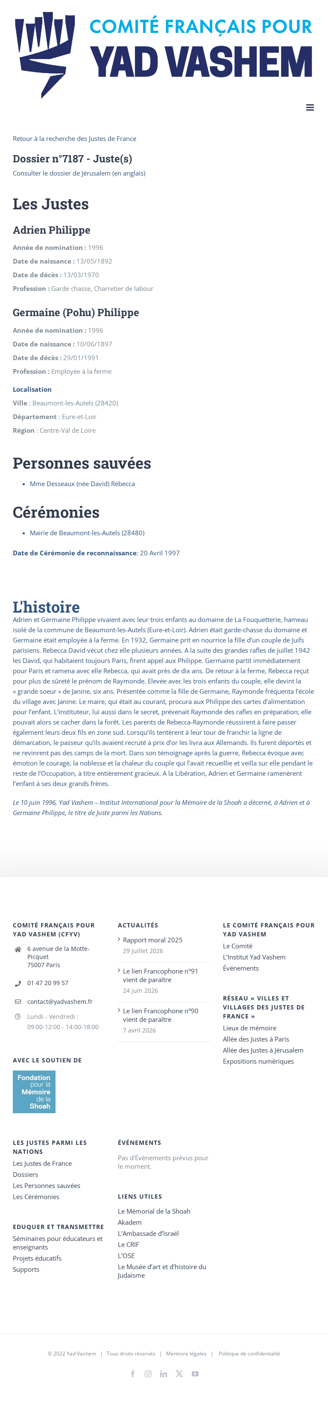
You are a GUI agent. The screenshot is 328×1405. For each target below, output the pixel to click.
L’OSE (126, 1255)
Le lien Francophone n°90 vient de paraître (161, 1015)
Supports (26, 1269)
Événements (241, 968)
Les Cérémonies (36, 1196)
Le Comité (237, 946)
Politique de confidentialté (249, 1353)
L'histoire (46, 606)
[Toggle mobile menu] (310, 107)
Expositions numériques (258, 1061)
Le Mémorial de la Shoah (154, 1211)
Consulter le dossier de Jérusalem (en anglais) (79, 173)
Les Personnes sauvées (46, 1185)
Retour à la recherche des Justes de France (74, 138)
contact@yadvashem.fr (60, 1001)
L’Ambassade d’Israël (148, 1233)
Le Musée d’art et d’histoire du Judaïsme (162, 1270)
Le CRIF (128, 1244)
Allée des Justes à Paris (256, 1039)
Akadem (130, 1222)
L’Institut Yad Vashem (254, 957)
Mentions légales (186, 1353)
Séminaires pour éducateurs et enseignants (57, 1242)
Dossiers (25, 1174)
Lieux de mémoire (249, 1028)
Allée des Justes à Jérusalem (263, 1050)
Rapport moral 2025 (153, 940)
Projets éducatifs (37, 1258)
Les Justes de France (42, 1163)
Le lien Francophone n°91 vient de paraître (161, 975)
